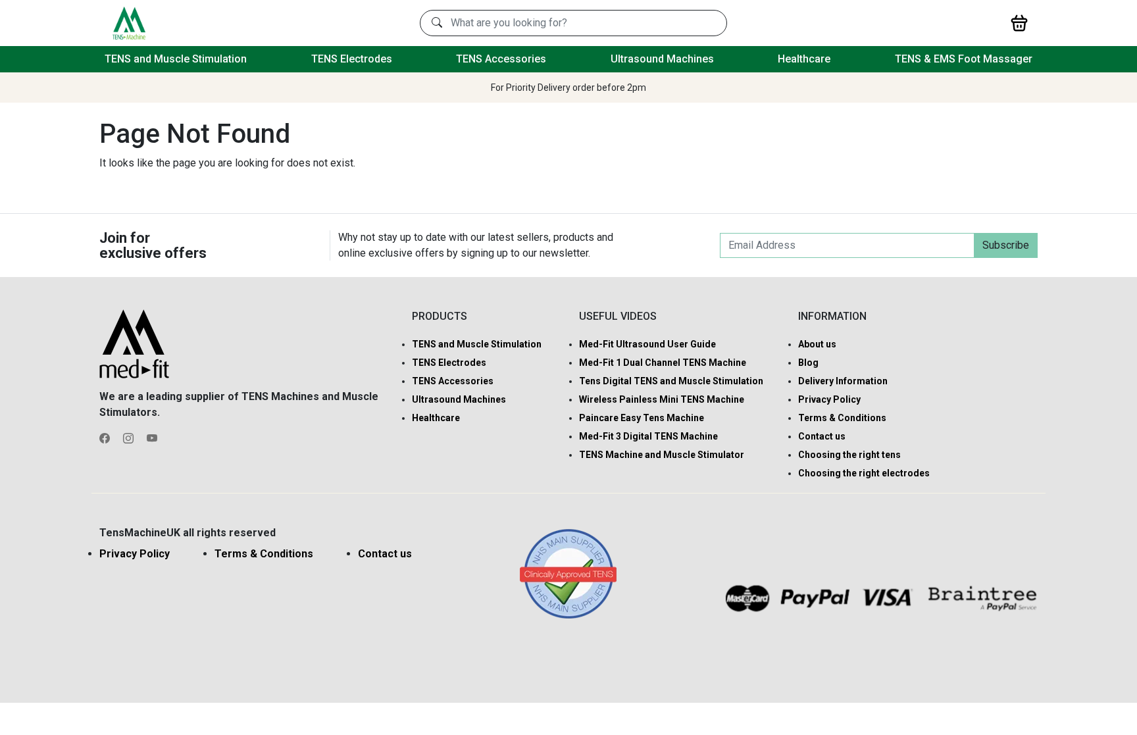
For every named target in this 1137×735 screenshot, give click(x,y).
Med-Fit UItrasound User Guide (647, 344)
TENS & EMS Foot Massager (963, 59)
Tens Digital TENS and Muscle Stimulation (671, 381)
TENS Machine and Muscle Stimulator (661, 454)
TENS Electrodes (351, 59)
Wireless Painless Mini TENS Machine (661, 399)
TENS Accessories (501, 59)
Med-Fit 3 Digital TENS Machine (648, 436)
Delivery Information (843, 381)
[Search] (437, 23)
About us (817, 344)
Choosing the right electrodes (864, 473)
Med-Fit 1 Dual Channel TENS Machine (662, 362)
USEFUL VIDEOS (618, 316)
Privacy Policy (829, 399)
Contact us (822, 436)
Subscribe (1005, 245)
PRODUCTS (439, 316)
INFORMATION (832, 316)
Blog (808, 362)
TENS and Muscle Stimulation (176, 59)
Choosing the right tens (849, 454)
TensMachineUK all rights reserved (187, 532)
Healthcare (804, 59)
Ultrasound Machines (662, 59)
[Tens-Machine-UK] (129, 22)
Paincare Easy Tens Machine (641, 418)
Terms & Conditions (842, 418)
